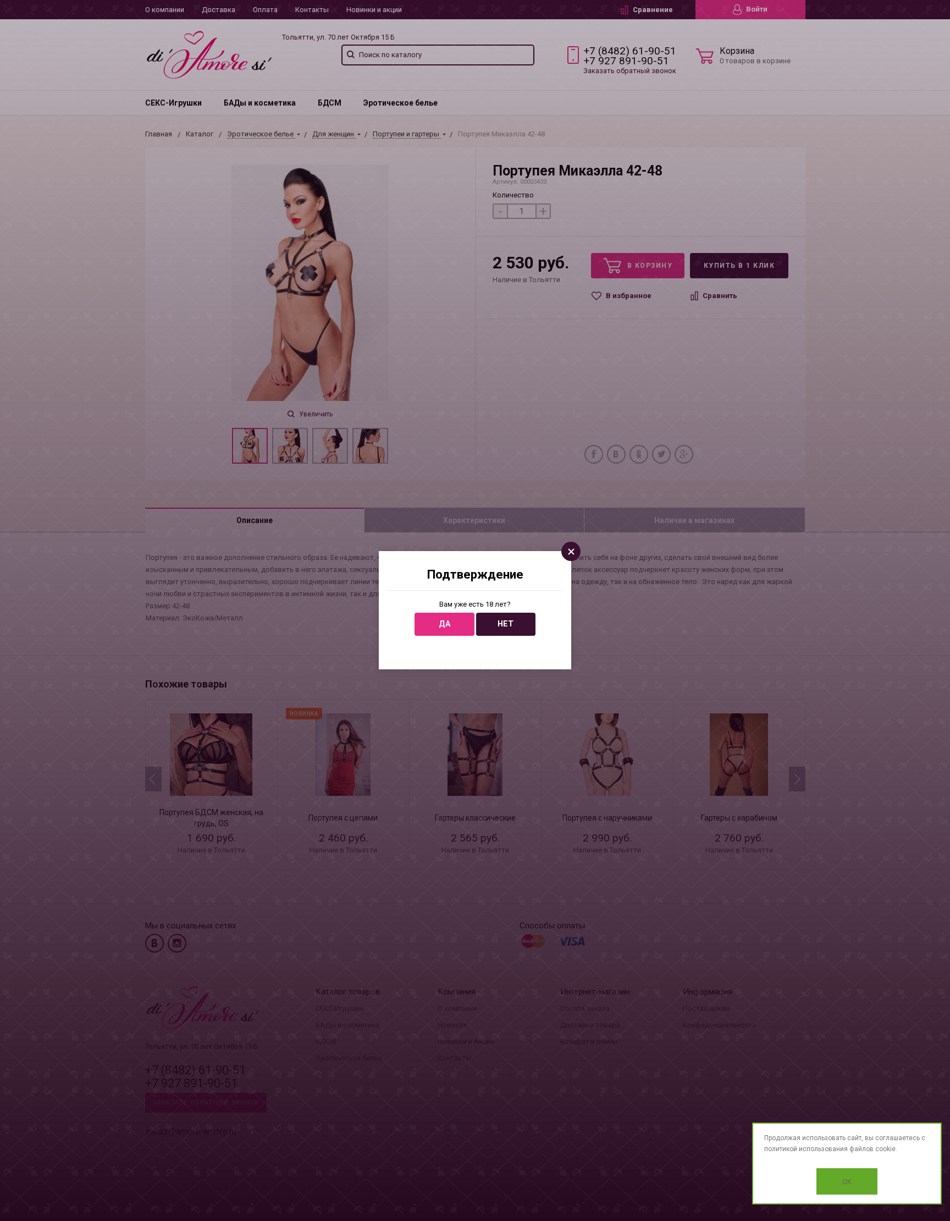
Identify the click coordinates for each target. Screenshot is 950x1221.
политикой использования (806, 1149)
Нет (505, 624)
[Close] (571, 551)
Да (444, 624)
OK (847, 1182)
